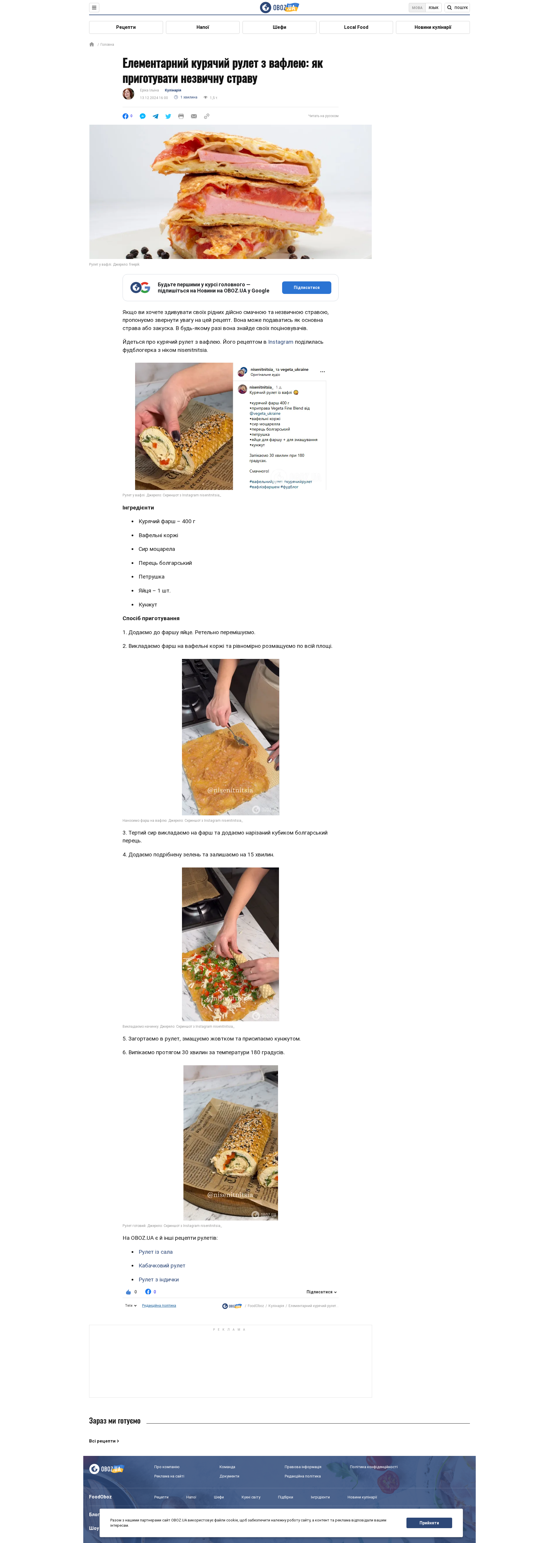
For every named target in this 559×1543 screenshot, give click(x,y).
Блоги (95, 1514)
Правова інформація (303, 1467)
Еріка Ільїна (149, 90)
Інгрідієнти (320, 1497)
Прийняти (429, 1523)
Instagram (280, 341)
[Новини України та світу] (232, 1306)
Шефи (279, 27)
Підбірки (285, 1497)
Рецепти (126, 27)
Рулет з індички (159, 1279)
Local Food (356, 27)
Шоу (94, 1528)
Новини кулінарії (433, 27)
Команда (227, 1467)
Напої (203, 27)
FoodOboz (256, 1306)
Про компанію (167, 1467)
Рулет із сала (156, 1251)
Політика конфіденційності (374, 1467)
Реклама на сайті (169, 1476)
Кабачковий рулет (162, 1265)
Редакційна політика (159, 1306)
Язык (433, 8)
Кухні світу (251, 1497)
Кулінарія (173, 90)
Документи (229, 1476)
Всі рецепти (102, 1441)
